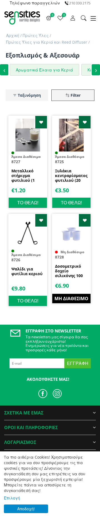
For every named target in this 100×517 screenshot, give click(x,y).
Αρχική (12, 35)
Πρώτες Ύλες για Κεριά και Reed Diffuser (46, 42)
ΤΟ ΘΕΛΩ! (27, 203)
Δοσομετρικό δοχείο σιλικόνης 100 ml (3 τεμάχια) (69, 271)
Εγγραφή (77, 363)
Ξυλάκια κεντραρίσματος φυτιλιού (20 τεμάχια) (71, 176)
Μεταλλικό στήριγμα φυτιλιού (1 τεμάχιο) (23, 176)
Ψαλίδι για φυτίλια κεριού (26, 271)
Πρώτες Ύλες (36, 35)
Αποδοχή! (26, 508)
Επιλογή (12, 498)
